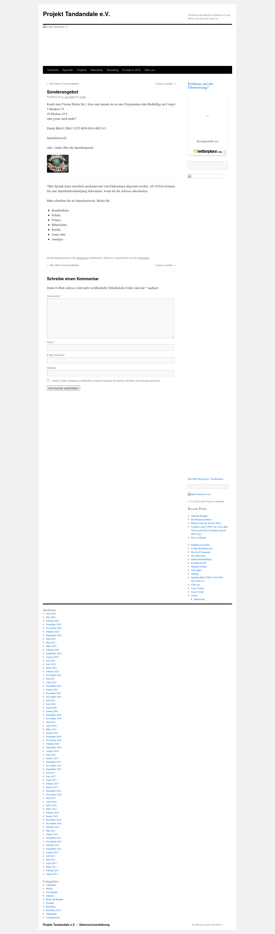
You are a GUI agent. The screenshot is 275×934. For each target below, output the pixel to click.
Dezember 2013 (53, 837)
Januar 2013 (52, 874)
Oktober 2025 (52, 631)
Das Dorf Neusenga (200, 552)
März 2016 (51, 805)
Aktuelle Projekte (199, 515)
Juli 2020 (50, 700)
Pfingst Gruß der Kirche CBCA (206, 523)
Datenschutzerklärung (201, 559)
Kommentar (54, 296)
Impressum (199, 599)
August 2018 (52, 751)
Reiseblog (112, 70)
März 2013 (51, 866)
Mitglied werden (199, 566)
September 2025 (54, 635)
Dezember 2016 (53, 790)
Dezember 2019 (53, 714)
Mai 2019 (50, 722)
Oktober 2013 (52, 845)
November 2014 (54, 823)
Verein (194, 595)
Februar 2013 (52, 870)
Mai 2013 (50, 859)
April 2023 (51, 682)
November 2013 (54, 841)
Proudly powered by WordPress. (207, 924)
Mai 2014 (50, 830)
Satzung (195, 573)
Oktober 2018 (52, 743)
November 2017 (54, 765)
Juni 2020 (51, 703)
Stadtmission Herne (200, 544)
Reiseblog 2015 (53, 910)
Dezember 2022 (53, 685)
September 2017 (54, 769)
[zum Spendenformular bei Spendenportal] (58, 171)
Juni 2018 (51, 754)
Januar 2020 (52, 711)
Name (51, 342)
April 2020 (51, 707)
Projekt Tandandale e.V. (76, 13)
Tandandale (51, 913)
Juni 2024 (51, 664)
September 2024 (54, 653)
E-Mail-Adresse (56, 355)
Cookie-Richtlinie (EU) (202, 548)
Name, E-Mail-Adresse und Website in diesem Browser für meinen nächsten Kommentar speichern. (106, 380)
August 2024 (52, 656)
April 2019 (51, 725)
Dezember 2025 (53, 624)
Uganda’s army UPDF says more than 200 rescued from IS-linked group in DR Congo (209, 530)
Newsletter (97, 70)
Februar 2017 (52, 783)
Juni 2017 (51, 776)
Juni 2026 (51, 613)
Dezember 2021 (53, 693)
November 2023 (54, 675)
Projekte (82, 70)
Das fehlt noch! (198, 555)
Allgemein (82, 257)
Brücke (49, 888)
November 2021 (54, 696)
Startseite (53, 70)
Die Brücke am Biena (201, 519)
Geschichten (52, 892)
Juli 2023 (50, 678)
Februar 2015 (52, 812)
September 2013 (54, 848)
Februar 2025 (52, 649)
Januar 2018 (52, 758)
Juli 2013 (50, 855)
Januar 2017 (52, 787)
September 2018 (54, 747)
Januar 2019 (52, 732)
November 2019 (54, 718)
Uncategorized (53, 917)
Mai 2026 (50, 617)
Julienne (50, 895)
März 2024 (51, 667)
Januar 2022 (52, 689)
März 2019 (51, 729)
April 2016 (51, 801)
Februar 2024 (52, 671)
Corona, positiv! (166, 83)
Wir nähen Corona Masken (63, 83)
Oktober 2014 (52, 826)
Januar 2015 (52, 816)
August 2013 (52, 852)
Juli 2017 (50, 772)
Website (51, 367)
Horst (83, 96)
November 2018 (54, 740)
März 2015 (51, 808)
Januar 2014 (52, 834)
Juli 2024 (50, 660)
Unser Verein (197, 588)
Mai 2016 (50, 798)
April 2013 (51, 863)
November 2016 (54, 794)
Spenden (68, 70)
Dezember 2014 (53, 819)
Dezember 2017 (53, 761)
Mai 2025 (50, 642)
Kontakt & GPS (131, 70)
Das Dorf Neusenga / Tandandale (205, 479)
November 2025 (54, 628)
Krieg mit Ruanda (54, 899)
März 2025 (51, 646)
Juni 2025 (51, 638)
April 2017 (51, 779)
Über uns (150, 70)
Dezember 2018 (53, 736)
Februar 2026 (52, 620)
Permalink (143, 257)
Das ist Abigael (198, 537)
